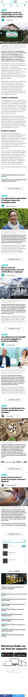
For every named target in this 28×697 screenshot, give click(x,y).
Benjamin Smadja (10, 485)
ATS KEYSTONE (10, 20)
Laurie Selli (9, 416)
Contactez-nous (19, 671)
